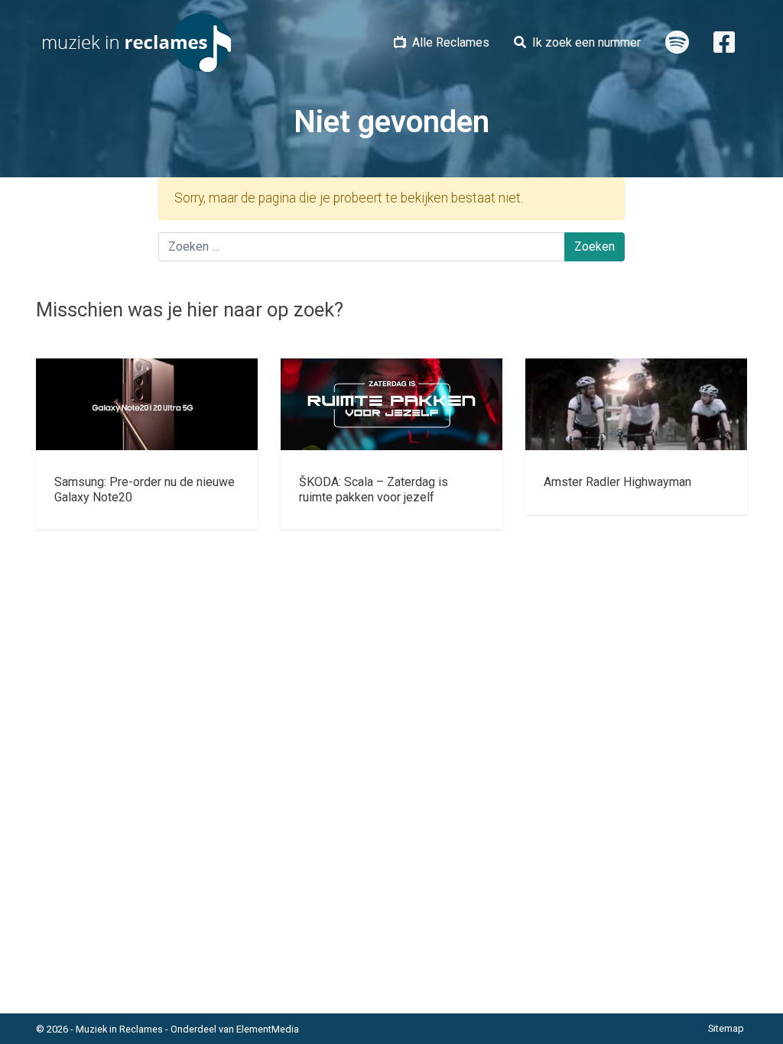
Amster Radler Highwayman (617, 482)
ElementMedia (267, 1029)
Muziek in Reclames (119, 1029)
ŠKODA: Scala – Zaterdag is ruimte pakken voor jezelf (373, 489)
